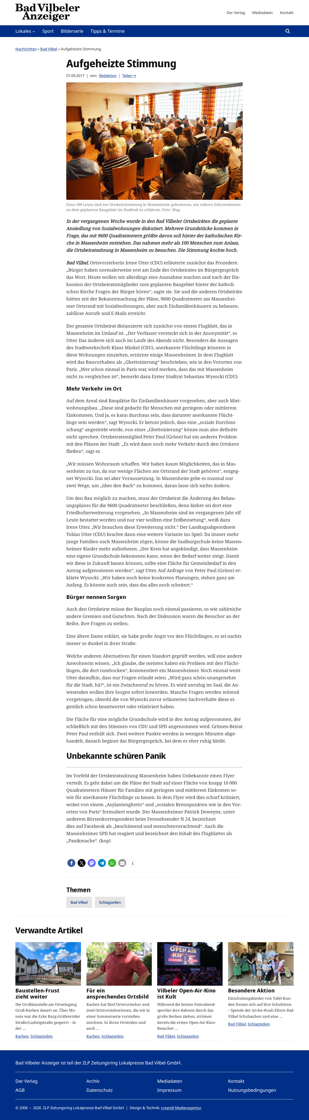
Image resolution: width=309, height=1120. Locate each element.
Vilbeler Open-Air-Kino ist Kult (186, 993)
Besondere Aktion (251, 990)
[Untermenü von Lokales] (33, 31)
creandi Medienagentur (181, 1107)
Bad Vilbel (48, 48)
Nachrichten (26, 48)
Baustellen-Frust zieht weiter (37, 993)
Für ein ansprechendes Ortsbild (117, 993)
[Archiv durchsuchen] (288, 31)
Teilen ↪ (129, 75)
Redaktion (107, 75)
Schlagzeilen (110, 902)
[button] (71, 863)
